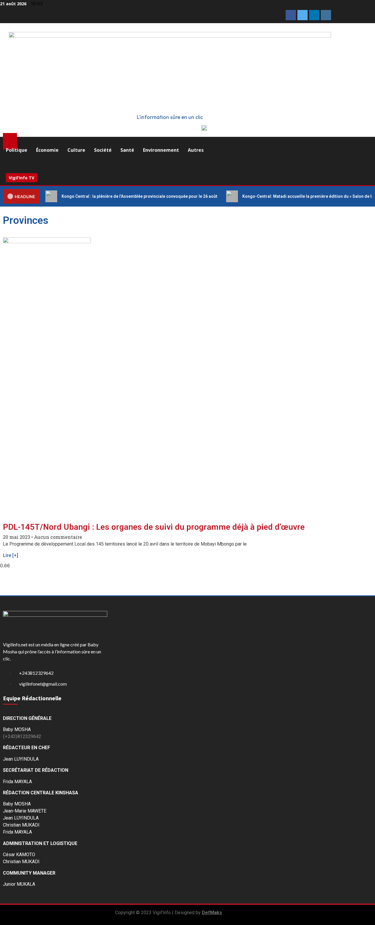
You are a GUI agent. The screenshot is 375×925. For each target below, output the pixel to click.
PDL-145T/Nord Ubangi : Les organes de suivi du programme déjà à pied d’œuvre (154, 527)
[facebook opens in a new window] (291, 15)
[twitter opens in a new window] (302, 15)
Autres (196, 150)
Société (103, 150)
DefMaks (212, 912)
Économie (47, 150)
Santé (127, 150)
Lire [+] (10, 555)
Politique (16, 150)
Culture (76, 150)
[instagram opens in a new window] (326, 15)
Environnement (161, 150)
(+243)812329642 (22, 736)
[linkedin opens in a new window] (314, 15)
